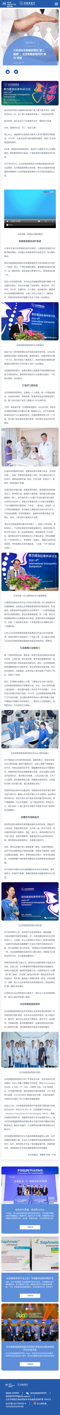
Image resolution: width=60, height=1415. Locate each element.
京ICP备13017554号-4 (16, 1403)
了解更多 (30, 1227)
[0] (8, 72)
